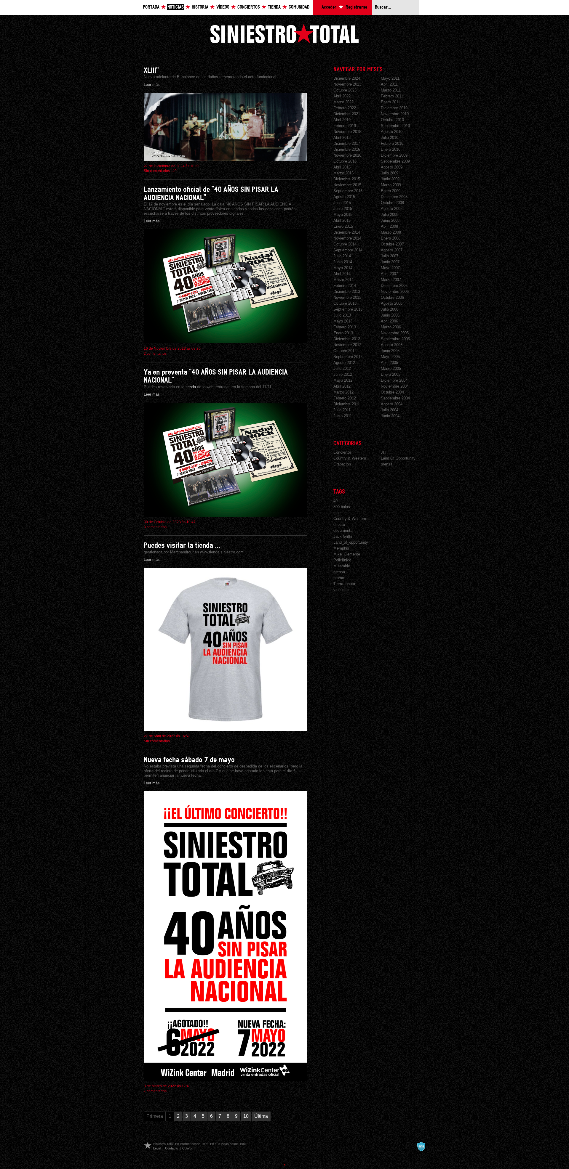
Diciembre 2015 (346, 179)
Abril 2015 (342, 220)
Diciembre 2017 (346, 143)
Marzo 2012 (343, 392)
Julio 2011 (342, 410)
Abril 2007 (389, 274)
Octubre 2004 (392, 392)
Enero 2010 (390, 149)
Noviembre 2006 (395, 291)
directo (339, 524)
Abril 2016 (342, 167)
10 (246, 1116)
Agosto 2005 (391, 345)
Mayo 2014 (342, 268)
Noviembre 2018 (347, 131)
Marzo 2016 (343, 173)
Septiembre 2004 (395, 398)
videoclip (341, 589)
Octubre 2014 (345, 244)
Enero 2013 (343, 333)
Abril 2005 (389, 362)
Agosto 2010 (391, 131)
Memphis (341, 548)
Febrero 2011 (392, 96)
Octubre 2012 (345, 351)
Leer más (152, 84)
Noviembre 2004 (395, 386)
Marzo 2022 (343, 102)
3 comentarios (155, 527)
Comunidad (299, 7)
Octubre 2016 (345, 161)
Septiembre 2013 (347, 309)
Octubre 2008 (392, 202)
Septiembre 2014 (347, 250)
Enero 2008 (390, 238)
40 (174, 171)
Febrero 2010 (392, 143)
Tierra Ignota (344, 584)
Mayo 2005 (390, 356)
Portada (151, 7)
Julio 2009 (389, 173)
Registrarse (356, 7)
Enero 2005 (390, 374)
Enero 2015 (343, 226)
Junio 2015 (342, 208)
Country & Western (349, 458)
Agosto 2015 (344, 197)
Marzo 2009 (391, 185)
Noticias (175, 7)
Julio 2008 (389, 214)
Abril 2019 (342, 120)
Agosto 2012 (344, 362)
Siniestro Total (284, 33)
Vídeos (222, 7)
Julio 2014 (342, 256)
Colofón (187, 1148)
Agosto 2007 (391, 250)
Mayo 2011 (390, 78)
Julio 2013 (342, 315)
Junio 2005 (390, 351)
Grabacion (342, 464)
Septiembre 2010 (395, 125)
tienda (191, 387)
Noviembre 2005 (395, 333)
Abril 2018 (342, 137)
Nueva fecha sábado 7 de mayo (189, 760)
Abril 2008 (389, 226)
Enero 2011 (390, 102)
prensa (386, 464)
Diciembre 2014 (346, 232)
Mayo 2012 (342, 380)
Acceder (329, 7)
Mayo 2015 (342, 214)
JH (383, 452)
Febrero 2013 (344, 327)
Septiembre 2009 (395, 161)
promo (338, 578)
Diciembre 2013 (346, 291)
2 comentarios (155, 353)
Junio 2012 (342, 374)
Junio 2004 (390, 416)
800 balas (341, 507)
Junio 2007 (390, 262)
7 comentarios (155, 1091)
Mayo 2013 (342, 321)
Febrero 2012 (344, 398)
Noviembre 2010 (395, 114)
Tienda (274, 7)
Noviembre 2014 (347, 238)
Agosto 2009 (391, 167)
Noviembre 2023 (347, 84)
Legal (157, 1148)
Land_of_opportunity (350, 542)
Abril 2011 (389, 84)
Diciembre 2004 (394, 380)
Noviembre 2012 (347, 345)
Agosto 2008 (391, 208)
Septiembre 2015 (347, 191)
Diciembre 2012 (346, 339)
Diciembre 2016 (346, 149)
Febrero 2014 (344, 285)
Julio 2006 (389, 309)
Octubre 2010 (392, 120)
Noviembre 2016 (347, 155)
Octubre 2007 (392, 244)
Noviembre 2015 (347, 185)
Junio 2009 (390, 179)
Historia (200, 7)
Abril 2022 (342, 96)
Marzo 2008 (391, 232)
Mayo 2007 (390, 268)
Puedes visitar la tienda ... (182, 545)
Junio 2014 (342, 262)
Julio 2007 (389, 256)
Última (261, 1116)
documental (343, 530)
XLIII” (151, 70)
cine (337, 512)
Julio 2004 (389, 410)
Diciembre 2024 (346, 78)
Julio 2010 (389, 137)
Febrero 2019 (344, 125)
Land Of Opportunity (398, 458)
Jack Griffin (343, 536)
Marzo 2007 (391, 279)
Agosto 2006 (391, 303)
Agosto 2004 (391, 404)
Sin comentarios (157, 171)
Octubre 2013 (345, 303)
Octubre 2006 (392, 297)
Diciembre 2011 (346, 404)
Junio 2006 (390, 315)
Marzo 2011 (391, 90)
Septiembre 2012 (347, 356)
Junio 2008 (390, 220)
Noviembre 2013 (347, 297)
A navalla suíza (421, 1146)
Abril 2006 (389, 321)
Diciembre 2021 (346, 114)
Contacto (171, 1148)
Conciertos (248, 7)
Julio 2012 (342, 368)
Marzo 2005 (391, 368)
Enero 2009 (390, 191)
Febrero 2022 (344, 108)
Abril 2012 (342, 386)
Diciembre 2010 (394, 108)
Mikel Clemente (346, 554)
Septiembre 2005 (395, 339)
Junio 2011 (342, 416)
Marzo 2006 (391, 327)
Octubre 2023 (345, 90)
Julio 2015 (342, 202)
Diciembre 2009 (394, 155)
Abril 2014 (342, 274)
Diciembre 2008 (394, 197)
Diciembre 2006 (394, 285)
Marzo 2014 (343, 279)
